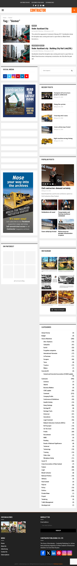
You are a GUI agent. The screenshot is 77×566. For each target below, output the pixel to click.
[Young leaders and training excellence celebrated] (66, 205)
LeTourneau (47, 356)
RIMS (45, 437)
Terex (45, 362)
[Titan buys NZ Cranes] (47, 118)
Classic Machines (47, 338)
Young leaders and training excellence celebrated (64, 214)
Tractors (46, 365)
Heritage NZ (47, 408)
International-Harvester (50, 353)
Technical (46, 446)
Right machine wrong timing (63, 138)
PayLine (44, 484)
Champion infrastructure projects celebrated (62, 94)
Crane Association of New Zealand (52, 464)
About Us (3, 546)
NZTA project (47, 426)
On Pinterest (8, 246)
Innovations (47, 417)
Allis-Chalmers (48, 342)
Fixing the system (59, 104)
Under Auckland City (40, 28)
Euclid (45, 347)
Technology (47, 449)
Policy (43, 487)
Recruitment (47, 434)
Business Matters (49, 387)
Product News (46, 493)
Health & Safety (48, 402)
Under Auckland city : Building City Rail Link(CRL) (52, 48)
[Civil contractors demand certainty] (58, 175)
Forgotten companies (50, 350)
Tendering (44, 499)
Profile (45, 431)
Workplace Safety (49, 458)
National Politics (46, 476)
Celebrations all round (48, 212)
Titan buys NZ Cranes (61, 116)
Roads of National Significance (53, 443)
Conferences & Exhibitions (51, 399)
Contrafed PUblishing (38, 31)
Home (3, 543)
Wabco (46, 368)
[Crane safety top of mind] (47, 129)
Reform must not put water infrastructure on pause (65, 233)
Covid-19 (44, 461)
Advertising (4, 549)
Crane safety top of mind (62, 127)
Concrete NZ (45, 371)
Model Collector (46, 473)
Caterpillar (47, 344)
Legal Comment (48, 420)
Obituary (44, 478)
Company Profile (48, 396)
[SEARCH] (72, 71)
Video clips (47, 455)
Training (46, 452)
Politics (44, 490)
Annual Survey (46, 333)
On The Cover (47, 429)
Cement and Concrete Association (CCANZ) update (58, 374)
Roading (46, 440)
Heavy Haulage (48, 405)
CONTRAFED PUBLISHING (37, 2)
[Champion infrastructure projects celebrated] (47, 95)
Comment (46, 393)
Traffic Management (47, 502)
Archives (46, 382)
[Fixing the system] (47, 107)
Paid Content (45, 482)
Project (34, 25)
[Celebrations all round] (49, 205)
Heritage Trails (48, 411)
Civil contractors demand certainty (56, 188)
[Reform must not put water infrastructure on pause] (66, 224)
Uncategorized (46, 505)
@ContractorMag (19, 281)
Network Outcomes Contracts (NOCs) (54, 423)
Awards (46, 384)
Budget (44, 336)
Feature (44, 467)
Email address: (45, 522)
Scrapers (46, 359)
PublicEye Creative (58, 564)
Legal (43, 470)
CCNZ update (47, 390)
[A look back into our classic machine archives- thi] (49, 265)
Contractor (35, 45)
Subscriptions (5, 555)
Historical (46, 414)
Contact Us (4, 552)
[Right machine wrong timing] (47, 141)
